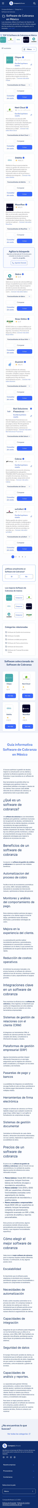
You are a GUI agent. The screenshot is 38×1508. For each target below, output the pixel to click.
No (26, 577)
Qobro (18, 274)
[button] (19, 85)
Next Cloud (20, 107)
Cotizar (24, 97)
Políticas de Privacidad (9, 1503)
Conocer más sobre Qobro (19, 292)
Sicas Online (21, 319)
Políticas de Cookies (23, 1503)
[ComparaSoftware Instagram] (14, 1457)
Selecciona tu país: (9, 1485)
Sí (11, 577)
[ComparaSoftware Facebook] (11, 1457)
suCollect (19, 509)
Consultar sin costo (10, 97)
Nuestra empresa (9, 1465)
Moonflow (20, 204)
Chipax (18, 57)
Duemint (19, 362)
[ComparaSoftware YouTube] (7, 1457)
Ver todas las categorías (17, 1434)
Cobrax (18, 459)
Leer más (11, 28)
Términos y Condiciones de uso (12, 1504)
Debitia (18, 157)
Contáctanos (7, 1477)
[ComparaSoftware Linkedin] (3, 1457)
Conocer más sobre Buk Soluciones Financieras (18, 431)
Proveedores (7, 1471)
